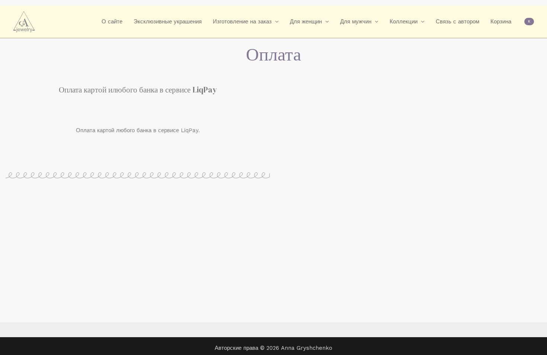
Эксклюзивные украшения (168, 21)
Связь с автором (457, 21)
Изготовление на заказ (242, 21)
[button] (529, 21)
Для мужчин (355, 21)
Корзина (500, 21)
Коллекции (404, 21)
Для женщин (306, 21)
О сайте (112, 21)
